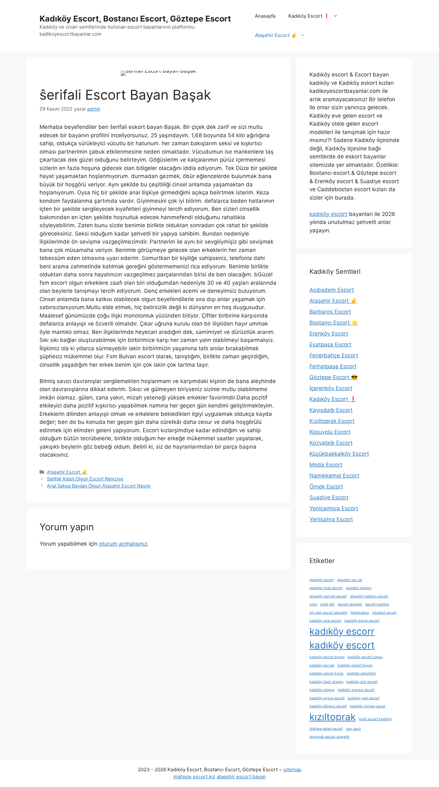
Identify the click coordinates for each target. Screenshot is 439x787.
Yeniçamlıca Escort (333, 508)
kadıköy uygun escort (327, 698)
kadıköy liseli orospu (326, 682)
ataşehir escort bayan (241, 777)
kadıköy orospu (322, 690)
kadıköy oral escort (362, 682)
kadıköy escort (328, 214)
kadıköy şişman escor (367, 706)
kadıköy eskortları (361, 673)
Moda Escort (325, 464)
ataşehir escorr (321, 580)
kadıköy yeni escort (364, 698)
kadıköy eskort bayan (354, 665)
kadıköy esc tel (321, 665)
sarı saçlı (353, 729)
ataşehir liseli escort (326, 588)
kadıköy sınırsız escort (356, 690)
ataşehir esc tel (349, 580)
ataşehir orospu (358, 588)
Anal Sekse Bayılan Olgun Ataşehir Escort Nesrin (99, 485)
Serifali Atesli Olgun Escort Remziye (85, 478)
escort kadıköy (377, 604)
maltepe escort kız (194, 777)
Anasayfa (265, 16)
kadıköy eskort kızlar (326, 673)
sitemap (292, 769)
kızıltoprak (332, 716)
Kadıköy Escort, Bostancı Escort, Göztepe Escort (135, 18)
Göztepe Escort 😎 (333, 377)
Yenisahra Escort (331, 519)
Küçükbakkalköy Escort (339, 454)
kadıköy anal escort (325, 621)
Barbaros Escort (330, 312)
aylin (313, 604)
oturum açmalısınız (123, 544)
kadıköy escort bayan (327, 657)
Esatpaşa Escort (330, 344)
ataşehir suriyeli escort (328, 596)
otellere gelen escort (326, 729)
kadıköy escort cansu (365, 657)
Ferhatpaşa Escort (332, 366)
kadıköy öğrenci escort (328, 706)
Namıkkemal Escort (334, 475)
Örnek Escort (326, 486)
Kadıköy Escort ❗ (309, 16)
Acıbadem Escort (331, 290)
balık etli (327, 604)
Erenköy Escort (328, 333)
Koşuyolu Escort (330, 432)
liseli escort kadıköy (375, 719)
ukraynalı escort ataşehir (329, 737)
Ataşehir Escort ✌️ (276, 35)
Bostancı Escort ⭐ (333, 322)
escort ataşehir (350, 604)
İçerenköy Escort (330, 388)
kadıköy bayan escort (362, 621)
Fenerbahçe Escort (333, 355)
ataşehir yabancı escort (369, 596)
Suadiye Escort (328, 497)
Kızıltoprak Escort (331, 421)
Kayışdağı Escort (331, 410)
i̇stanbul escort (384, 613)
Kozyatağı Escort (331, 443)
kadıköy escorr (341, 631)
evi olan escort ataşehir (328, 613)
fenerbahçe (360, 613)
